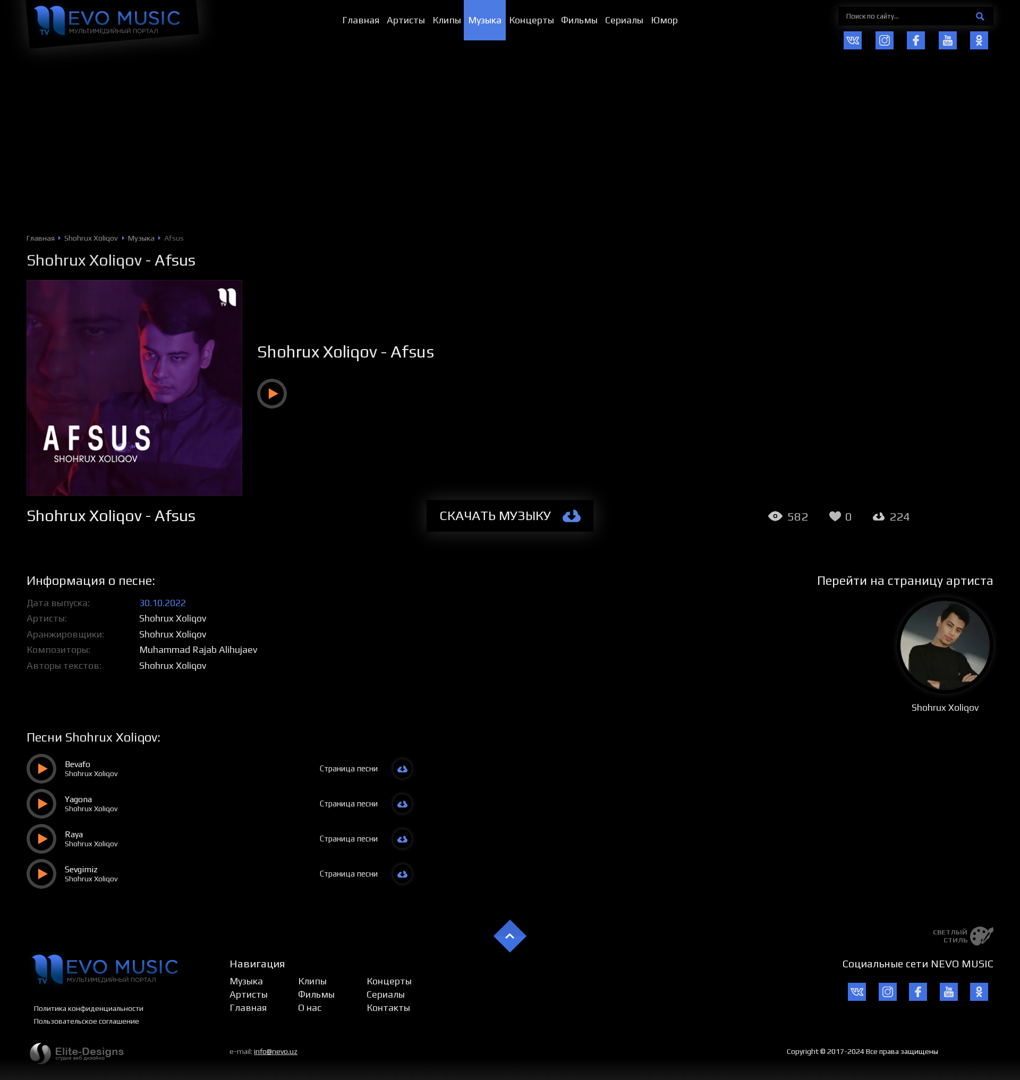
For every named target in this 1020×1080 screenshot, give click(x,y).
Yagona (78, 799)
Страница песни (349, 768)
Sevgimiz (81, 869)
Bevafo (77, 764)
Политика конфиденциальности (88, 1008)
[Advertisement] (510, 154)
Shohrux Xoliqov (84, 260)
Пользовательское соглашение (86, 1021)
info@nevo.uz (276, 1051)
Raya (74, 834)
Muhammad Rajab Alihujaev (198, 649)
